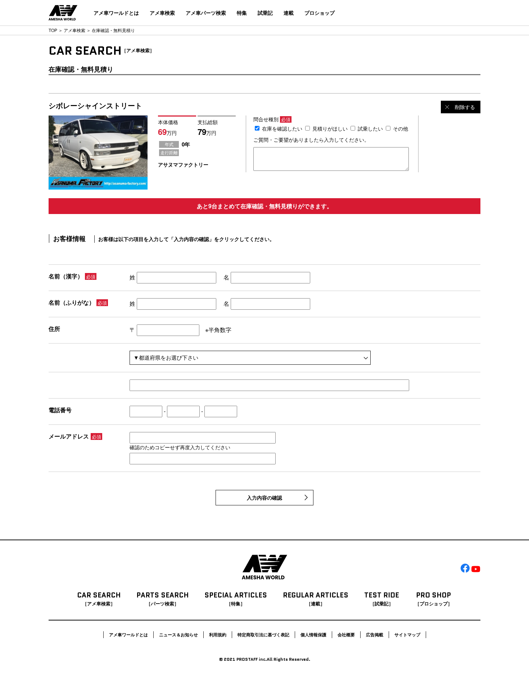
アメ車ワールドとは (116, 12)
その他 (400, 128)
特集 (242, 12)
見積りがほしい (330, 128)
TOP (53, 30)
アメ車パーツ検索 (206, 12)
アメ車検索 (162, 12)
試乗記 (265, 12)
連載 (289, 12)
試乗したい (370, 128)
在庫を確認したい (282, 128)
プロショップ (319, 12)
